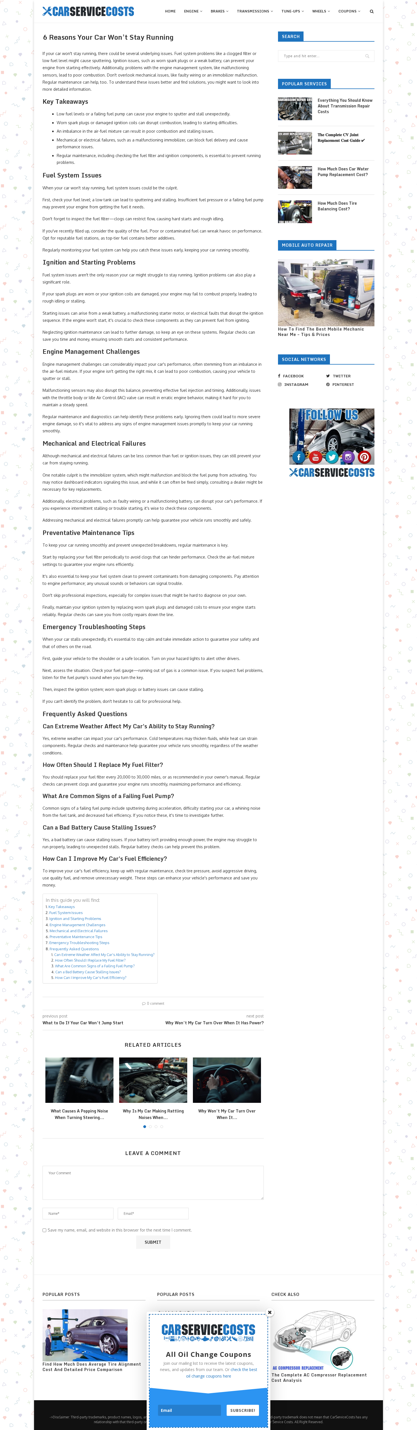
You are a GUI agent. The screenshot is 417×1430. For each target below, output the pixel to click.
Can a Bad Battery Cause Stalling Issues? (88, 972)
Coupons (347, 11)
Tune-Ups (290, 11)
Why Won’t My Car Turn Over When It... (227, 1114)
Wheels (319, 11)
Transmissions (253, 11)
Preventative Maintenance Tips (76, 936)
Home (170, 11)
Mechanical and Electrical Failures (79, 930)
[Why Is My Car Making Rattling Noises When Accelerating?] (153, 1080)
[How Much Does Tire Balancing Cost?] (295, 211)
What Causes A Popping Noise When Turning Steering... (79, 1114)
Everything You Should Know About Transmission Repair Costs (345, 106)
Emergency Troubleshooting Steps (79, 942)
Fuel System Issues (66, 912)
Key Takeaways (62, 906)
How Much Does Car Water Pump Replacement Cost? (343, 171)
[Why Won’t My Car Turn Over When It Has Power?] (227, 1080)
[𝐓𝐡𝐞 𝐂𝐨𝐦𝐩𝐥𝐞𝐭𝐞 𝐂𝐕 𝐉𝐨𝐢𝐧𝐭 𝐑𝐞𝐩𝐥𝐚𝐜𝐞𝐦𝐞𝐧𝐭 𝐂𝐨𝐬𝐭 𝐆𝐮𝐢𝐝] (295, 143)
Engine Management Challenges (78, 924)
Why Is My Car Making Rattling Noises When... (153, 1114)
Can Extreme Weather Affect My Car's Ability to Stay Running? (104, 954)
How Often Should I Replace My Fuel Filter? (90, 960)
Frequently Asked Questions (74, 948)
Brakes (218, 11)
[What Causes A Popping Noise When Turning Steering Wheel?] (79, 1080)
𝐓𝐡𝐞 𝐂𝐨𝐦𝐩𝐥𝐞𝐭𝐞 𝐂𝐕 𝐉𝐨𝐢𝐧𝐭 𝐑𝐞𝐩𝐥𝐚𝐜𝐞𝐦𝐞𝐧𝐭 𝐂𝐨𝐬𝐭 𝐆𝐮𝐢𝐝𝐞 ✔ (341, 137)
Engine (191, 11)
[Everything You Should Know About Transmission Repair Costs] (295, 109)
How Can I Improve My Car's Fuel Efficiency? (91, 977)
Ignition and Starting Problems (75, 918)
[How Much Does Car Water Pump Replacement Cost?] (295, 177)
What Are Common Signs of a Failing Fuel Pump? (95, 966)
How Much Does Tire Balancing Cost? (337, 205)
